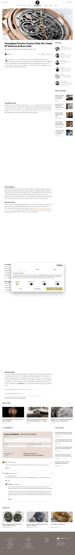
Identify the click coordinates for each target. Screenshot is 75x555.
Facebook (46, 539)
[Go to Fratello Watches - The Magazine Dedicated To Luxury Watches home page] (37, 1)
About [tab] (55, 269)
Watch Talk (28, 544)
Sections (23, 5)
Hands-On (28, 540)
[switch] (31, 284)
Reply (8, 467)
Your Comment (6, 436)
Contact (10, 548)
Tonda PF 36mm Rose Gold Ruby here (16, 110)
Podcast (46, 5)
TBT (28, 542)
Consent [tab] (20, 269)
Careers (10, 542)
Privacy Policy (60, 545)
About (51, 5)
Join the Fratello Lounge (10, 539)
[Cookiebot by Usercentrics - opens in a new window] (57, 265)
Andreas (10, 484)
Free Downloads (10, 544)
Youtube (46, 542)
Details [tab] (37, 269)
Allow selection (37, 288)
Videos (55, 5)
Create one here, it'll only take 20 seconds (33, 455)
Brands (28, 5)
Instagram (46, 540)
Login (7, 455)
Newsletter (10, 547)
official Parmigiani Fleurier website (25, 389)
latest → (71, 403)
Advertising (10, 543)
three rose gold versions (42, 110)
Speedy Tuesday (28, 539)
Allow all (54, 288)
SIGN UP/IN (69, 2)
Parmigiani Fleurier (31, 105)
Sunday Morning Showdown (28, 547)
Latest (18, 5)
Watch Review (28, 545)
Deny (21, 288)
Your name (6, 444)
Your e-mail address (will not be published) (35, 444)
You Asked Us (28, 543)
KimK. (6, 462)
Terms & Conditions (61, 544)
